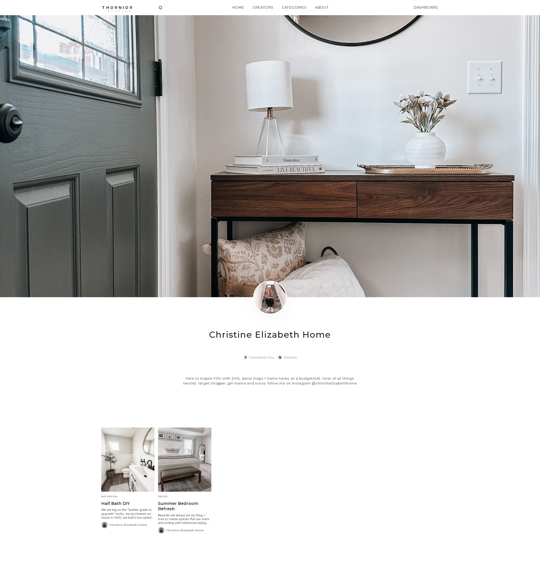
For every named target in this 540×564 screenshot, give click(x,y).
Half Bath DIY (115, 503)
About (322, 7)
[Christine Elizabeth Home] (104, 525)
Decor (162, 496)
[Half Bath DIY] (128, 460)
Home (238, 7)
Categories (294, 7)
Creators (263, 7)
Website (290, 357)
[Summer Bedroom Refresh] (184, 460)
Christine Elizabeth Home (128, 525)
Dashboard (426, 7)
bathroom (109, 496)
